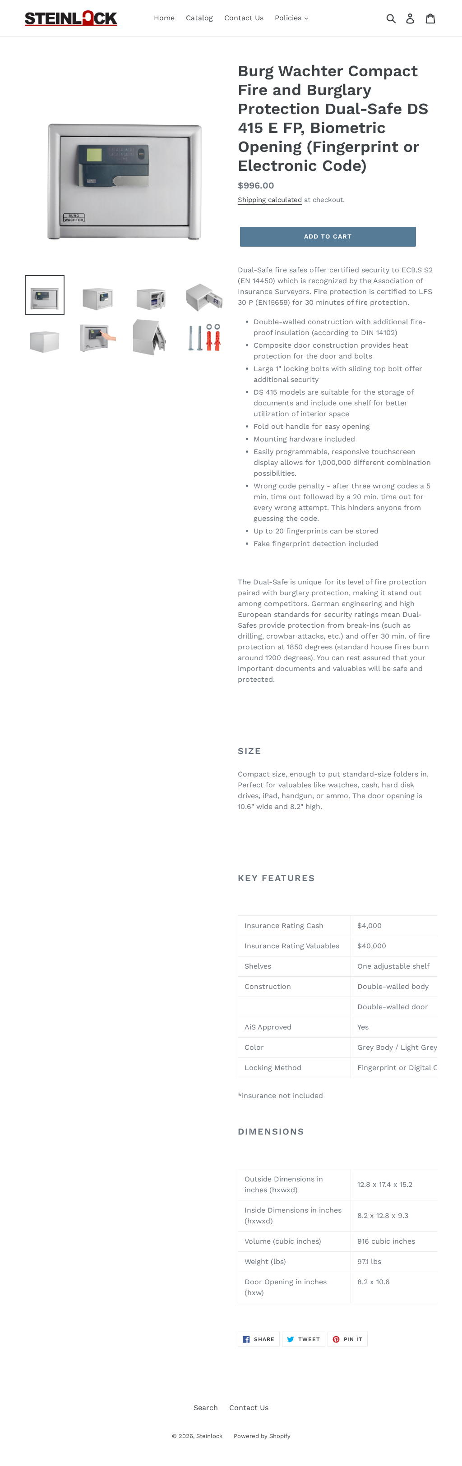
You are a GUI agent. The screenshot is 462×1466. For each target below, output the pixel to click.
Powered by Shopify (262, 1436)
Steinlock (209, 1436)
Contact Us (243, 18)
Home (164, 18)
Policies (289, 18)
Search (206, 1407)
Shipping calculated (270, 200)
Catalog (199, 18)
